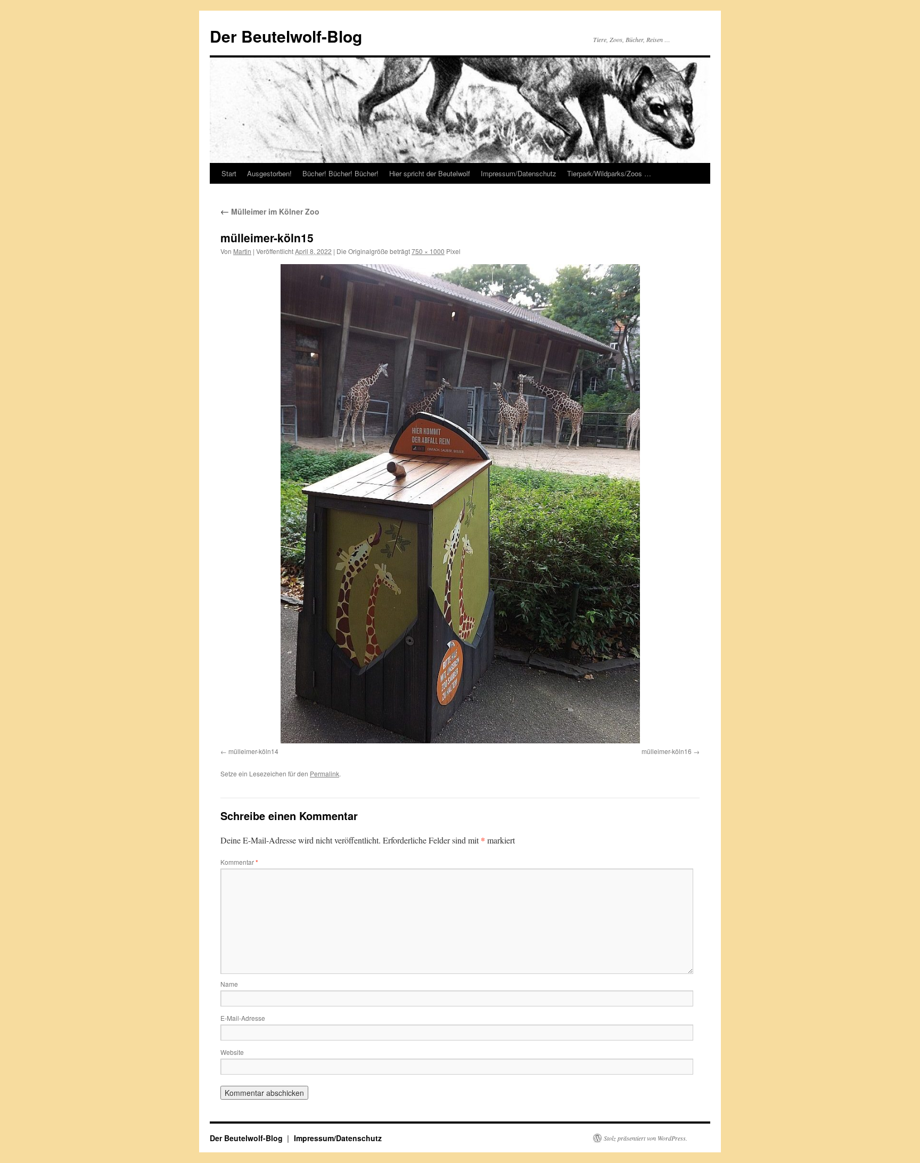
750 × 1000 (428, 251)
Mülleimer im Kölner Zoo (269, 211)
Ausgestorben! (269, 173)
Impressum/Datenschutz (518, 173)
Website (232, 1051)
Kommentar (239, 861)
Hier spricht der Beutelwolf (429, 173)
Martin (242, 251)
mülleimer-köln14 (253, 751)
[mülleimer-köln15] (460, 503)
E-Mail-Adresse (242, 1017)
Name (229, 983)
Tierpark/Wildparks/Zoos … (609, 173)
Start (228, 173)
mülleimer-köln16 (667, 751)
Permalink (324, 773)
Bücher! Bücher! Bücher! (340, 173)
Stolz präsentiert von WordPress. (645, 1138)
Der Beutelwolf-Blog (286, 35)
